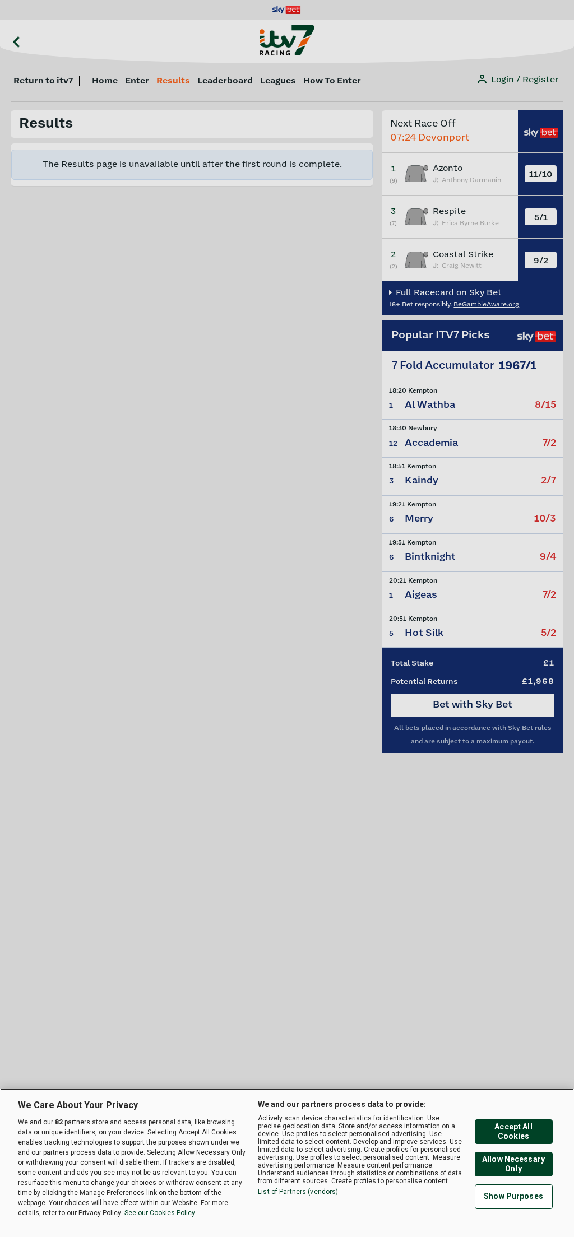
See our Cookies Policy (159, 1213)
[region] (287, 1163)
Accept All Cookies (513, 1131)
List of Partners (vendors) (298, 1192)
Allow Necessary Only (513, 1164)
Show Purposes (513, 1196)
